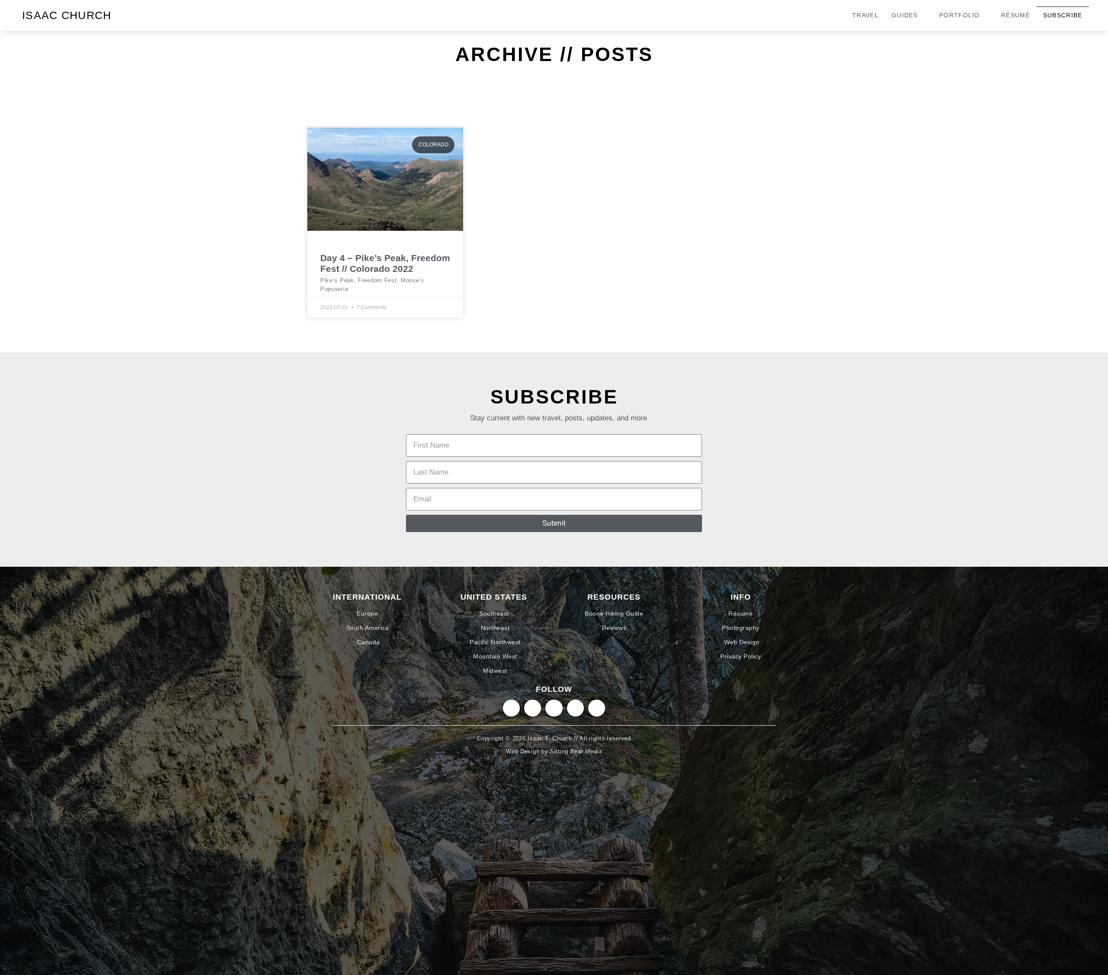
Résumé (1015, 15)
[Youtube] (596, 708)
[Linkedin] (532, 708)
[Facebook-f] (575, 708)
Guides (905, 15)
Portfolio (959, 15)
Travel (865, 15)
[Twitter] (553, 708)
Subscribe (1062, 15)
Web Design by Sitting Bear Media (554, 751)
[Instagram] (511, 708)
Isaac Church (67, 15)
